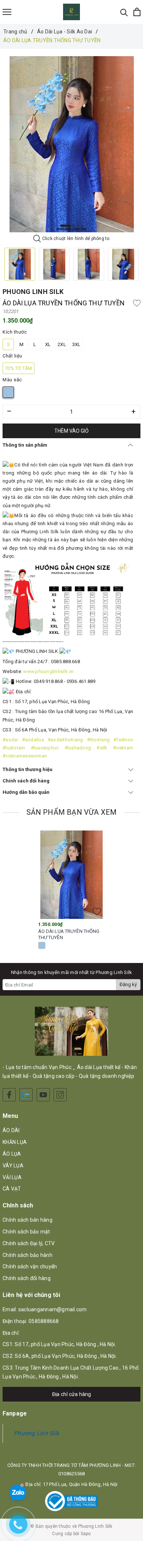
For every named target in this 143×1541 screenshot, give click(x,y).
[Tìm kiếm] (124, 12)
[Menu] (7, 12)
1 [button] (65, 226)
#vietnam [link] (123, 747)
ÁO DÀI (11, 1130)
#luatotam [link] (14, 747)
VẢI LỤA (12, 1177)
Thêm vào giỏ (71, 431)
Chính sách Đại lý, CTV (29, 1243)
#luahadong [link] (78, 747)
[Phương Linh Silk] (72, 12)
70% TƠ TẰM (18, 368)
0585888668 (44, 1321)
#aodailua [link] (33, 739)
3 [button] (78, 226)
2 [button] (74, 226)
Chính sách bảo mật (26, 1232)
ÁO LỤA (12, 1154)
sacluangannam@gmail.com (52, 1309)
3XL (76, 344)
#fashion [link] (123, 739)
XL (48, 344)
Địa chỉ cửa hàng (71, 1394)
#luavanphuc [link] (45, 747)
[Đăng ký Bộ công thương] (71, 1501)
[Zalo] (26, 1094)
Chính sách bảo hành (27, 1255)
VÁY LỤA (13, 1166)
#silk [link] (101, 747)
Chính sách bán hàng (27, 1220)
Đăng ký (128, 984)
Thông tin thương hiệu (27, 769)
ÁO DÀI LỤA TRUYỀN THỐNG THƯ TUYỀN (69, 934)
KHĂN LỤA (15, 1142)
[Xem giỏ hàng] (136, 12)
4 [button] (82, 226)
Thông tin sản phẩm (25, 445)
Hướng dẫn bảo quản (26, 792)
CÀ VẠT (12, 1189)
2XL (62, 344)
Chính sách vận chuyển (30, 1266)
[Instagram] (60, 1094)
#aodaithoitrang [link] (65, 739)
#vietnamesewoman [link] (25, 756)
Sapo (86, 1533)
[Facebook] (9, 1094)
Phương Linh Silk (36, 1433)
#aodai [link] (10, 739)
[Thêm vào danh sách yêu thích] (97, 912)
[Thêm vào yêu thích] (136, 303)
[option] (71, 144)
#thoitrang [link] (98, 739)
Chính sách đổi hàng (26, 781)
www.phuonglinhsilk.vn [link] (48, 671)
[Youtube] (43, 1094)
